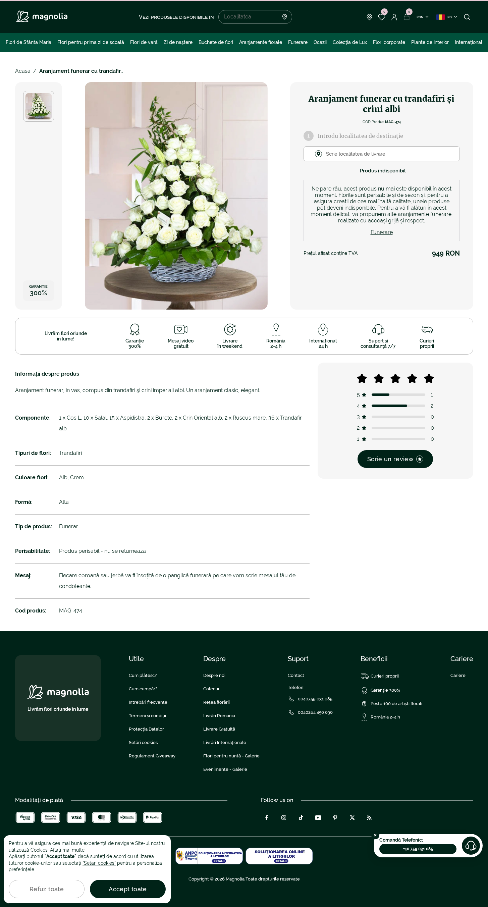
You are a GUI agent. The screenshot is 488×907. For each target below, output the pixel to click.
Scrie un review (390, 459)
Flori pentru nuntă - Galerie (231, 755)
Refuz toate (47, 889)
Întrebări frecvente (148, 702)
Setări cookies (143, 742)
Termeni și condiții (147, 715)
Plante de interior (430, 42)
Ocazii (320, 42)
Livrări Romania (219, 715)
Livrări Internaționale (224, 742)
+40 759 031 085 (418, 849)
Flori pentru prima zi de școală (90, 42)
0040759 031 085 (315, 698)
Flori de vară (144, 42)
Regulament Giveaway (152, 755)
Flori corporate (389, 42)
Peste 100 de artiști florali (396, 703)
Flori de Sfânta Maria (28, 42)
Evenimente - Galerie (225, 769)
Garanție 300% (385, 690)
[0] (382, 17)
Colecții (211, 688)
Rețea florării (216, 702)
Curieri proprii (385, 676)
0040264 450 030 (315, 712)
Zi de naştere (178, 42)
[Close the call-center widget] (375, 835)
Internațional (468, 42)
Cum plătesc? (143, 675)
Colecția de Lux (350, 42)
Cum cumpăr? (143, 688)
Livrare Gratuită (219, 729)
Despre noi (214, 675)
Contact (296, 675)
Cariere (458, 675)
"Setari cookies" (99, 863)
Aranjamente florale (260, 42)
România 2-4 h (385, 716)
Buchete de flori (216, 42)
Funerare (298, 42)
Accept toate (128, 889)
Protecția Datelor (146, 729)
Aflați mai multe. (68, 850)
